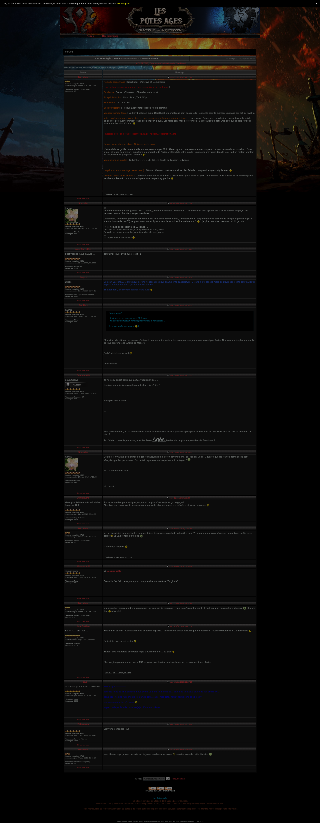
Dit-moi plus (123, 3)
